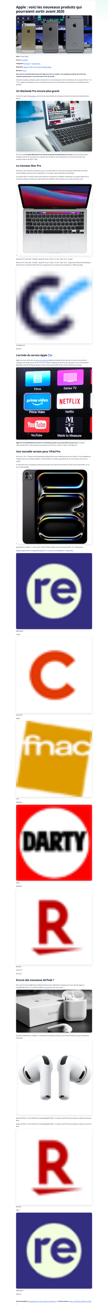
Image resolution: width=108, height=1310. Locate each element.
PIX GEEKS (24, 60)
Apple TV (26, 67)
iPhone (39, 67)
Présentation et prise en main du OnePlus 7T (42, 1301)
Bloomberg (32, 96)
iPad (35, 67)
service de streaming (42, 360)
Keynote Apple (46, 67)
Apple (24, 70)
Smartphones (36, 63)
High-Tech (27, 63)
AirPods (46, 987)
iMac (31, 67)
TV (49, 355)
